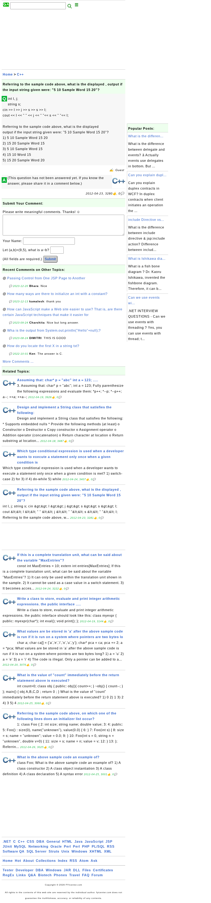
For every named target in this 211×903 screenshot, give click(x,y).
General (53, 841)
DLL (76, 870)
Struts (54, 851)
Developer (25, 870)
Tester (8, 870)
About (28, 860)
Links (21, 875)
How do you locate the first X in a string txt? (43, 346)
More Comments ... (18, 361)
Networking (38, 846)
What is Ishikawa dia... (146, 258)
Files (86, 870)
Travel (74, 875)
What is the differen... (145, 136)
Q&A (32, 875)
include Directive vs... (146, 219)
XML (108, 851)
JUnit (7, 846)
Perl (67, 846)
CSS (30, 841)
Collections (46, 860)
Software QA (14, 851)
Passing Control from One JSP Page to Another (46, 278)
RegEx (8, 875)
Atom (84, 860)
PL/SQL (98, 846)
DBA (40, 841)
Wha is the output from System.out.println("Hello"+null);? (54, 330)
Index (63, 860)
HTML (67, 841)
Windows (79, 851)
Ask (94, 860)
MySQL (20, 846)
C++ (20, 74)
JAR (67, 870)
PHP (86, 846)
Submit (50, 259)
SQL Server (37, 851)
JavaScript (94, 841)
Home (8, 74)
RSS (111, 846)
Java (78, 841)
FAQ (85, 875)
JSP (109, 841)
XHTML (95, 851)
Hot (18, 860)
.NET (7, 841)
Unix (65, 851)
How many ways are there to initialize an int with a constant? (57, 294)
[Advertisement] (63, 40)
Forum (97, 875)
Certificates (103, 870)
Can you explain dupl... (147, 175)
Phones (60, 875)
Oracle (56, 846)
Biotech (45, 875)
